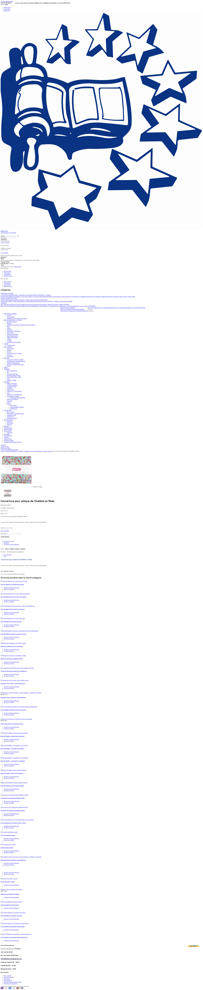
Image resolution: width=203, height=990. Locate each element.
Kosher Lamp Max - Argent (8, 881)
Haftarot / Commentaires (14, 391)
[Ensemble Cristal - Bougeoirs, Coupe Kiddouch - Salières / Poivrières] (21, 692)
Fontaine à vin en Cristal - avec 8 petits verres (13, 683)
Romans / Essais (12, 418)
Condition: (4, 508)
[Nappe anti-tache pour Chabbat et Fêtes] (13, 655)
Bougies (9, 323)
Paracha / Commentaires (14, 394)
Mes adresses (8, 980)
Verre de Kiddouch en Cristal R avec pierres (12, 584)
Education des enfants (13, 375)
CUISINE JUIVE (11, 345)
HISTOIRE (6, 358)
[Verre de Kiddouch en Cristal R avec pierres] (14, 581)
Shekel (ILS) (7, 10)
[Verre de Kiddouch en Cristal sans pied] (13, 618)
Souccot (9, 355)
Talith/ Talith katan (12, 337)
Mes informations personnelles (12, 982)
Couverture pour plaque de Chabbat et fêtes (13, 798)
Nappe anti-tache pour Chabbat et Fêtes (12, 658)
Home (2, 451)
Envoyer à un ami (9, 541)
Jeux (8, 378)
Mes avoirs (7, 979)
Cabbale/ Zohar (11, 386)
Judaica (9, 340)
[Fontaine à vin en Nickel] (8, 844)
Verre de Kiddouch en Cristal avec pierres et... (13, 609)
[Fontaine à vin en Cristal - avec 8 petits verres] (14, 680)
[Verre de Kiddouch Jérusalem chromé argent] (14, 923)
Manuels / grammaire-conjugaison (17, 318)
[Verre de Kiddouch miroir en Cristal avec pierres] (15, 593)
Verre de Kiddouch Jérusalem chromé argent (13, 926)
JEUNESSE (7, 369)
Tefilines (9, 339)
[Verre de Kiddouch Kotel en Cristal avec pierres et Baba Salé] (19, 706)
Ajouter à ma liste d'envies (11, 544)
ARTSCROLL (13, 405)
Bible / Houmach (12, 383)
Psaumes (9, 401)
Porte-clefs (10, 333)
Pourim (9, 352)
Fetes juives (10, 390)
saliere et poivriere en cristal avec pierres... (12, 723)
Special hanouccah (12, 336)
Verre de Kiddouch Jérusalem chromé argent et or (14, 937)
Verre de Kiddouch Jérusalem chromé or (11, 915)
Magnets (6, 426)
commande (7, 274)
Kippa (8, 328)
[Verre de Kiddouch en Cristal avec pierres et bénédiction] (18, 606)
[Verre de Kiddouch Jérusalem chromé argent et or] (16, 934)
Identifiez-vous (8, 276)
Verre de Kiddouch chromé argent (10, 905)
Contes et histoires (12, 374)
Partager (12, 549)
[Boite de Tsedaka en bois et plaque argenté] (14, 782)
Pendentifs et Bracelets (14, 331)
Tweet (7, 549)
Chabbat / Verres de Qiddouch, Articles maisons (21, 325)
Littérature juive (11, 415)
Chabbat (9, 388)
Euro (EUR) (7, 9)
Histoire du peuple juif (13, 363)
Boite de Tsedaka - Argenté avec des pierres (12, 736)
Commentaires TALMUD (17, 407)
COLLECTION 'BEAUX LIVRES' (15, 359)
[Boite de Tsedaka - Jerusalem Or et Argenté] (14, 745)
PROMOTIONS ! (8, 429)
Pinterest (23, 549)
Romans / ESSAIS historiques (15, 364)
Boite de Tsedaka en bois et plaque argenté (12, 785)
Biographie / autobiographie (15, 413)
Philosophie (10, 416)
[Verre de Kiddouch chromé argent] (11, 902)
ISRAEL (6, 367)
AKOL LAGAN (7, 431)
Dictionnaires (11, 317)
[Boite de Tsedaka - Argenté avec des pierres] (14, 733)
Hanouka (9, 432)
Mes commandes (9, 977)
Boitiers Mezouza (12, 321)
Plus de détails (5, 531)
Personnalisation (8, 420)
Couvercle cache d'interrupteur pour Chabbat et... (14, 671)
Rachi (8, 402)
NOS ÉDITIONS (8, 435)
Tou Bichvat (10, 356)
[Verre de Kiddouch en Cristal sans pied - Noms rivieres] (17, 820)
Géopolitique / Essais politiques (16, 361)
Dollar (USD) (7, 7)
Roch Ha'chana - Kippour (14, 353)
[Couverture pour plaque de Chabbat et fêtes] (8, 497)
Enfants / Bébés (11, 380)
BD (8, 372)
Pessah (9, 350)
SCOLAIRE (7, 434)
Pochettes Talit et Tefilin (14, 342)
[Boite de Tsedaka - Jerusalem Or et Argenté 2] (15, 758)
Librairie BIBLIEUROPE (7, 1)
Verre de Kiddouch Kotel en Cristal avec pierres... (14, 634)
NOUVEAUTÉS (8, 428)
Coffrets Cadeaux (12, 385)
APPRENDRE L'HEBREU (10, 314)
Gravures (9, 421)
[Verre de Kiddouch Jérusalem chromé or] (13, 912)
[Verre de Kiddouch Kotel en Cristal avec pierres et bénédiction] (19, 631)
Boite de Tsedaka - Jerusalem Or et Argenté (12, 748)
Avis (5, 556)
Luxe (8, 393)
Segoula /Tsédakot (12, 334)
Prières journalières (12, 399)
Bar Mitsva (10, 423)
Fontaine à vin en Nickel (7, 847)
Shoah (9, 366)
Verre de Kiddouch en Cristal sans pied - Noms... (13, 823)
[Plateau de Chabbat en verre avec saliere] (13, 643)
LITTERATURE (7, 410)
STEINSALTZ (13, 409)
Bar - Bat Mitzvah (12, 371)
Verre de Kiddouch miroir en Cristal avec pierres (13, 596)
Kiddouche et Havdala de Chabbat (10, 894)
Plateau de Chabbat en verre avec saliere (12, 646)
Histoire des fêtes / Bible (14, 377)
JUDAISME (7, 382)
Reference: (4, 505)
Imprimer (6, 543)
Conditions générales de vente (13, 442)
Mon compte (7, 271)
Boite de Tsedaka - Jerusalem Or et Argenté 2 (13, 761)
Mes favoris (7, 272)
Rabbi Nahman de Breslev (17, 397)
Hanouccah (10, 348)
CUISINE (6, 344)
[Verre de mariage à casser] (9, 832)
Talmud (9, 404)
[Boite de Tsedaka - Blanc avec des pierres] (13, 770)
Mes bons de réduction (10, 983)
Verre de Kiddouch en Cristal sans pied (11, 621)
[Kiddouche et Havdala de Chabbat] (11, 889)
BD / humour (10, 412)
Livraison (6, 437)
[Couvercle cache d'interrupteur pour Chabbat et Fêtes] (17, 668)
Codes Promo (8, 439)
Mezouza (9, 329)
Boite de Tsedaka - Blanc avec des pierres (12, 773)
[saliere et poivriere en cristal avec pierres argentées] (16, 719)
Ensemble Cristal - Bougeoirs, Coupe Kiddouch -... (14, 697)
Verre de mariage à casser (8, 835)
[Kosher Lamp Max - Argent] (9, 878)
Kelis (8, 326)
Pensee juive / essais (13, 396)
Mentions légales (8, 440)
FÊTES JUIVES (8, 347)
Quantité (3, 533)
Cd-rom (9, 315)
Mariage (9, 424)
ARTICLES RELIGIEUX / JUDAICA (13, 320)
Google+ (17, 549)
